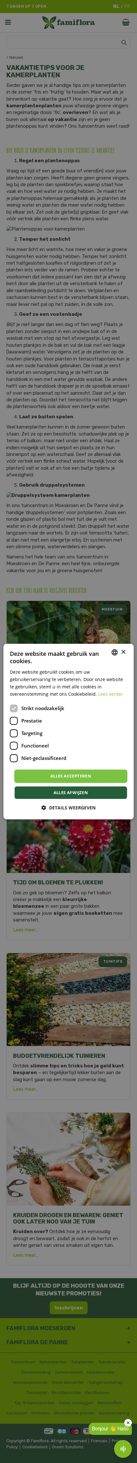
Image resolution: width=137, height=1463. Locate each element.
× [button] (123, 652)
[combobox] (114, 652)
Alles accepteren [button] (70, 776)
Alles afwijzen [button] (71, 792)
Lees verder (110, 694)
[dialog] (69, 731)
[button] (68, 807)
